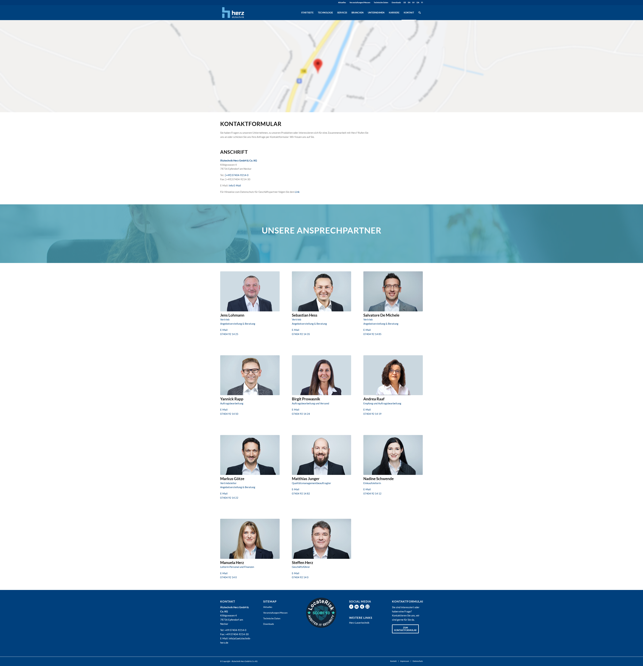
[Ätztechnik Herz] (233, 12)
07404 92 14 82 (301, 493)
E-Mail (224, 329)
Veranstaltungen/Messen (359, 2)
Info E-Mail (235, 185)
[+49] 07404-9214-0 (236, 175)
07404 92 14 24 (301, 413)
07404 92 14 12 (372, 493)
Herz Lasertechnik (359, 622)
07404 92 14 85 (372, 334)
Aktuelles (342, 2)
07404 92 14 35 (301, 334)
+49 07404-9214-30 (237, 634)
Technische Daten (381, 2)
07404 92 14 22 (229, 497)
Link (297, 191)
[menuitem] (342, 2)
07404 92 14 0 (228, 577)
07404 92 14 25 (229, 334)
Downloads (396, 2)
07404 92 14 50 (229, 413)
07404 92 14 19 (372, 413)
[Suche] (419, 12)
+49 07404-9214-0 (235, 629)
